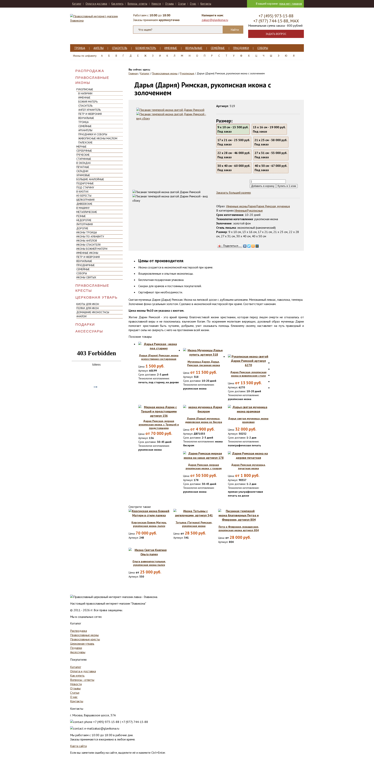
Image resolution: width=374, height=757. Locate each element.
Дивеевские (84, 204)
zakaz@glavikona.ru (215, 20)
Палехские (85, 142)
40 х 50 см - (271, 168)
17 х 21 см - (233, 142)
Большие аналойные (90, 179)
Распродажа (89, 71)
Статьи (182, 3)
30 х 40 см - (233, 168)
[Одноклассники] (253, 245)
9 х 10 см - (233, 129)
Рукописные (84, 89)
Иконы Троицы (86, 232)
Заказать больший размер (233, 192)
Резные (81, 216)
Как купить (117, 3)
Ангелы (99, 48)
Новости (156, 3)
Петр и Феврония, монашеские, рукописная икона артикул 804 (239, 528)
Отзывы (169, 3)
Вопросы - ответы (137, 3)
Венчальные (193, 48)
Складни (82, 171)
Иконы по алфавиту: (85, 55)
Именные (170, 48)
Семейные (218, 48)
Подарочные (85, 183)
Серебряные (84, 150)
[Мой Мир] (257, 245)
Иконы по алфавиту (90, 236)
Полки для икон (87, 308)
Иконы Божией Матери (91, 249)
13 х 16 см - (269, 129)
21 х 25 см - (270, 142)
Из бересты (83, 195)
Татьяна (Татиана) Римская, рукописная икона (194, 524)
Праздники (241, 48)
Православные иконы (92, 80)
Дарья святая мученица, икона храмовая (248, 420)
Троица (79, 48)
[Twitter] (249, 245)
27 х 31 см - (271, 155)
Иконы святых (86, 277)
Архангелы (85, 130)
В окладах (83, 163)
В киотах (82, 191)
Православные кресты (92, 288)
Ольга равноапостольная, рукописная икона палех (149, 563)
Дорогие (82, 228)
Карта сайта (78, 746)
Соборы (262, 48)
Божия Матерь (146, 48)
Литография (84, 224)
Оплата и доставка (96, 3)
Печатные (82, 167)
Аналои (81, 316)
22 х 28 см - (233, 155)
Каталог (76, 3)
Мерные (81, 146)
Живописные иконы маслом (97, 138)
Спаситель (119, 48)
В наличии (85, 93)
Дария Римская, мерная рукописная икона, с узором (204, 466)
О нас (193, 3)
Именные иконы (87, 253)
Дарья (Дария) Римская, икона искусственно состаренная (158, 357)
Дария (251, 206)
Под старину (85, 187)
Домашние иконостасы (92, 312)
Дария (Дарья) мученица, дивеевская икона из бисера (203, 420)
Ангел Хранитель (89, 110)
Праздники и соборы (92, 134)
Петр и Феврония (90, 114)
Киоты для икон (87, 304)
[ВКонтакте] (245, 245)
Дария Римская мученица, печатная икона (248, 466)
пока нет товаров (290, 3)
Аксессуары (89, 331)
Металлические (86, 212)
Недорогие (83, 220)
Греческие (83, 154)
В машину (83, 208)
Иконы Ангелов (86, 240)
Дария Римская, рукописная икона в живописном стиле (248, 373)
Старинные (83, 159)
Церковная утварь (96, 297)
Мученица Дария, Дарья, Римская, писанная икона (203, 363)
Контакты (205, 3)
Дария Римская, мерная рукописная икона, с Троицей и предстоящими (159, 424)
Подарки (85, 324)
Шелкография (85, 199)
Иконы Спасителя (88, 244)
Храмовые (83, 175)
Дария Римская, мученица (273, 206)
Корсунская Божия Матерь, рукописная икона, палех (149, 524)
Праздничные (85, 265)
